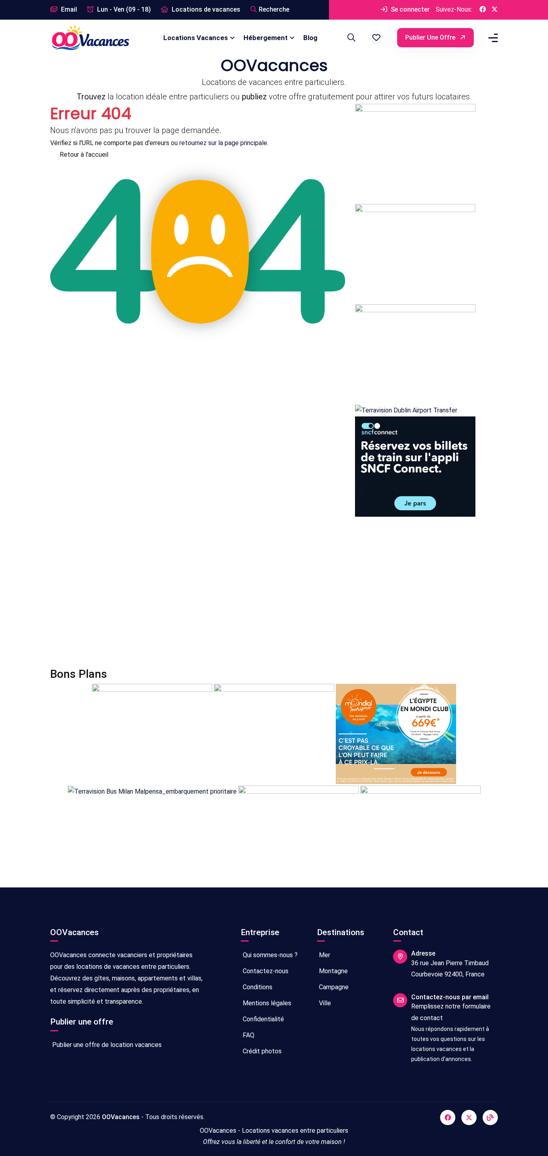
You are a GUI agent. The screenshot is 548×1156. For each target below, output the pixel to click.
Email (68, 9)
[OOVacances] (90, 37)
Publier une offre (431, 37)
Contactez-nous (264, 971)
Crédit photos (261, 1051)
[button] (376, 37)
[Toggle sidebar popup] (492, 37)
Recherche (274, 9)
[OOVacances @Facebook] (482, 10)
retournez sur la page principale (223, 143)
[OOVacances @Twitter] (494, 10)
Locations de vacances (205, 9)
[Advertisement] (274, 592)
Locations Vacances (195, 38)
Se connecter (409, 9)
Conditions (256, 987)
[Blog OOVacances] (490, 1117)
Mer (323, 955)
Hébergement (266, 38)
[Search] (350, 37)
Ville (324, 1003)
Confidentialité (262, 1019)
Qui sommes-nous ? (269, 955)
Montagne (332, 971)
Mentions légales (266, 1003)
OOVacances (121, 1117)
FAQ (247, 1035)
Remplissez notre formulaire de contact (451, 1012)
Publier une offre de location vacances (106, 1045)
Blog (310, 38)
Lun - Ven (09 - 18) (123, 9)
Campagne (333, 987)
